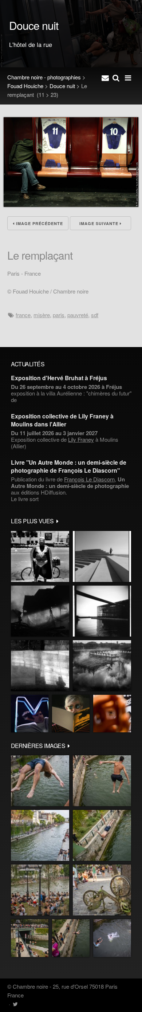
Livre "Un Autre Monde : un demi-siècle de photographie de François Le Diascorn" (68, 466)
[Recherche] (116, 77)
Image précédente (39, 223)
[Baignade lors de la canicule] (40, 780)
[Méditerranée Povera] (102, 556)
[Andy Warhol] (71, 713)
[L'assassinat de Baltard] (40, 611)
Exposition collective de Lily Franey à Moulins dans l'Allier (62, 420)
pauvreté (77, 315)
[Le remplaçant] (71, 204)
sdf (94, 315)
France (23, 315)
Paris (58, 315)
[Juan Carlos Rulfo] (112, 713)
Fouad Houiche (25, 86)
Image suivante (99, 223)
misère (41, 315)
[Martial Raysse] (29, 713)
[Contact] (105, 77)
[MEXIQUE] (40, 556)
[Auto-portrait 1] (40, 665)
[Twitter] (15, 1004)
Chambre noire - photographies (44, 77)
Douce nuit (62, 86)
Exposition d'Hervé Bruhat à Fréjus (59, 378)
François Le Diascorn (89, 479)
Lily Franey (81, 439)
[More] (57, 521)
